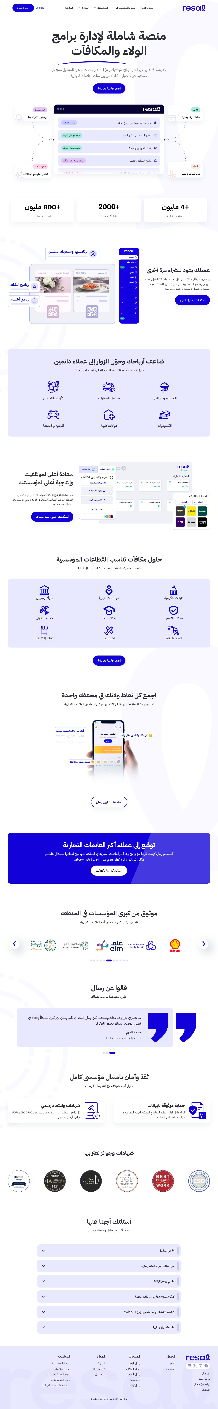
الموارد (85, 8)
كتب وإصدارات (98, 1369)
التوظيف (206, 1390)
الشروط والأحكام (62, 1369)
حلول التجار (147, 8)
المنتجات (102, 8)
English (40, 8)
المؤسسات (170, 1369)
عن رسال (206, 1373)
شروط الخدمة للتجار (60, 1380)
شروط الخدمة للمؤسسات (58, 1374)
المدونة (69, 8)
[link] (175, 945)
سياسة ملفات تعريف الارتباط (56, 1385)
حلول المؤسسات (125, 8)
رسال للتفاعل (134, 1374)
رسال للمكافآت (133, 1369)
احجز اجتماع (23, 8)
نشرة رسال (100, 1374)
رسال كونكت (134, 1385)
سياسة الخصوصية (61, 1363)
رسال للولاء (135, 1363)
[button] (127, 960)
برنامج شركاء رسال (202, 1384)
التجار (172, 1363)
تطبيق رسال (134, 1380)
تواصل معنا (204, 1379)
